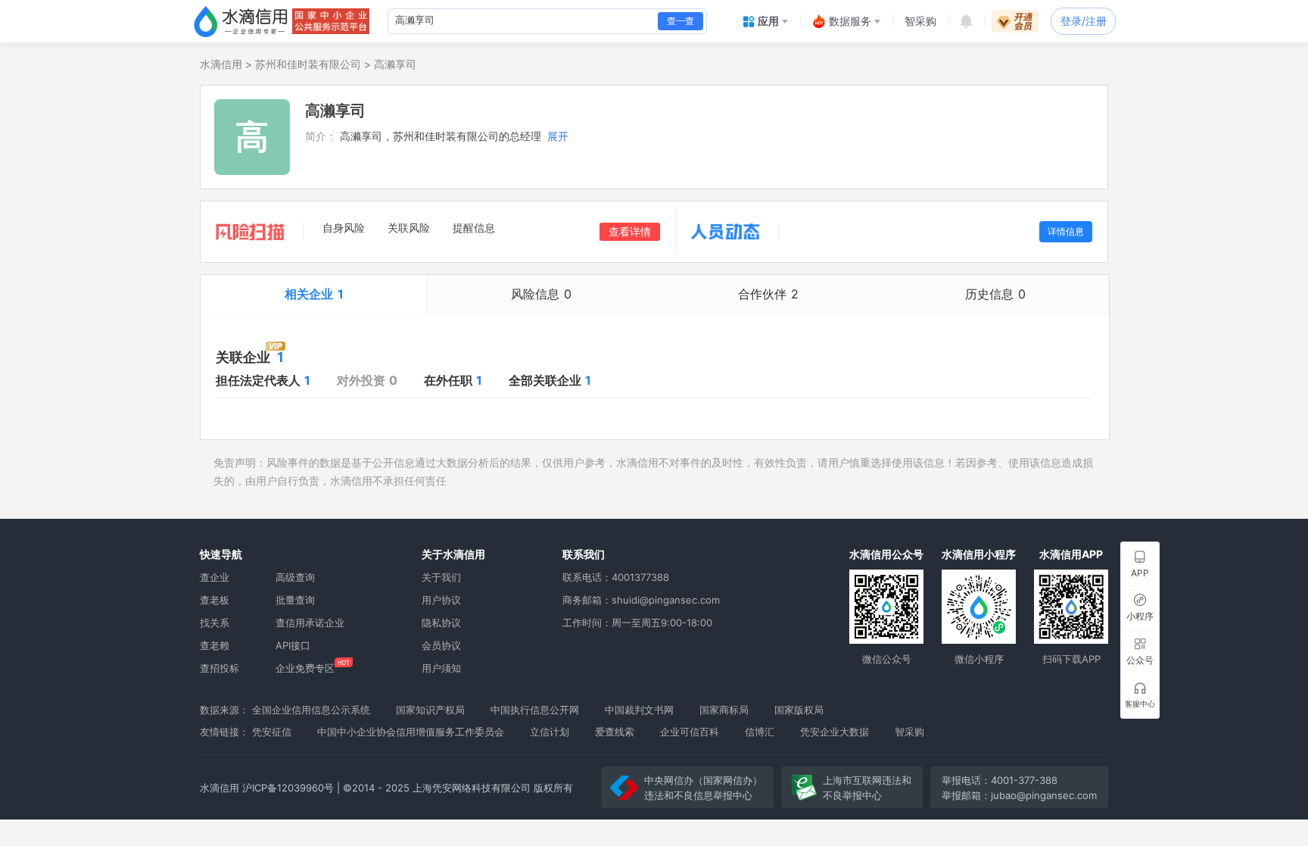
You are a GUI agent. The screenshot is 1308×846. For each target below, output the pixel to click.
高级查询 (295, 577)
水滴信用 (221, 64)
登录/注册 (1083, 20)
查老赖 (214, 645)
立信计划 (549, 732)
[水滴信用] (240, 21)
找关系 (214, 623)
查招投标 (219, 668)
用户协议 (441, 600)
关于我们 (441, 577)
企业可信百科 (689, 732)
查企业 (214, 577)
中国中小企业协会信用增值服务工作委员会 (410, 732)
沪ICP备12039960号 (288, 788)
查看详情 (630, 231)
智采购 (909, 732)
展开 (557, 136)
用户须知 (441, 668)
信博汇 (759, 732)
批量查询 (295, 600)
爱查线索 (614, 732)
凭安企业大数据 (834, 732)
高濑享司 (395, 64)
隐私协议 (441, 623)
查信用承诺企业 (310, 623)
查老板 (214, 600)
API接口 (293, 645)
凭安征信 (271, 732)
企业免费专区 (305, 668)
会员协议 (441, 645)
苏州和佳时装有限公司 (308, 64)
